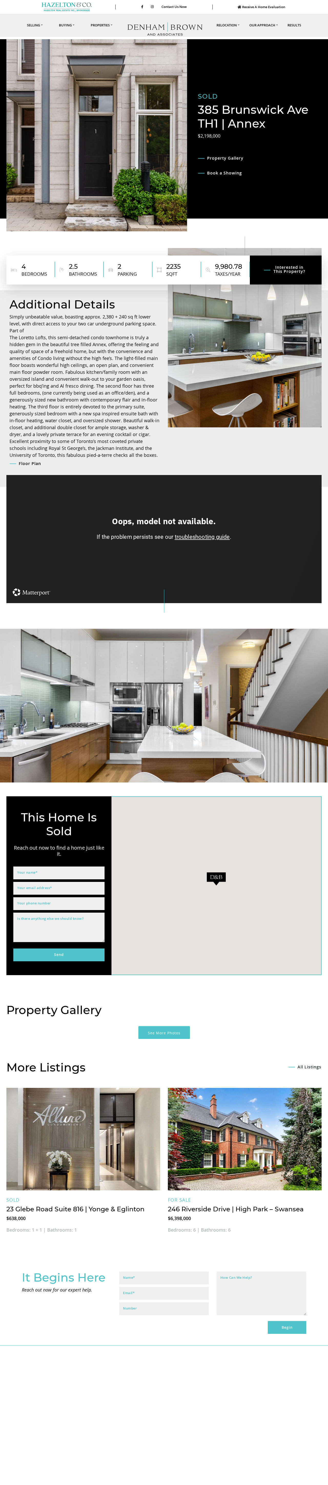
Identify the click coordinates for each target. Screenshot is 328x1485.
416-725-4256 (223, 1457)
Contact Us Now (174, 7)
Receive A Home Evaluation (263, 7)
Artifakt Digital (215, 1477)
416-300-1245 (104, 1457)
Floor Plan (30, 463)
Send (59, 954)
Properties (100, 25)
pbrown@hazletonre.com (223, 1463)
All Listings (309, 1067)
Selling (33, 25)
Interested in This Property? (289, 269)
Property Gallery (225, 158)
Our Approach (262, 25)
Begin (287, 1327)
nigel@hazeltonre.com (105, 1463)
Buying (65, 25)
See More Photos (164, 1032)
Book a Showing (224, 173)
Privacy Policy (174, 1477)
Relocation (227, 25)
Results (294, 25)
